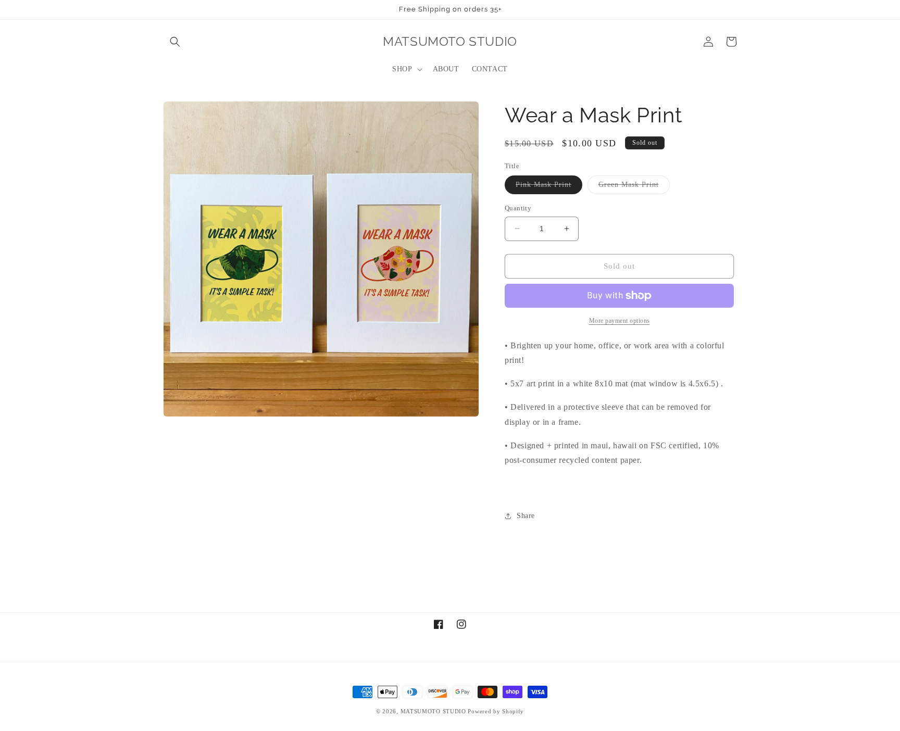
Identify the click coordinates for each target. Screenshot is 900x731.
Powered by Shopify (496, 711)
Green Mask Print (634, 187)
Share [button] (526, 516)
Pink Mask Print (549, 187)
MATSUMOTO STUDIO (433, 711)
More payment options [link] (619, 320)
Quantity (518, 208)
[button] (175, 41)
